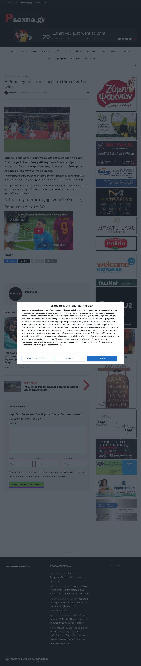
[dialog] (70, 333)
